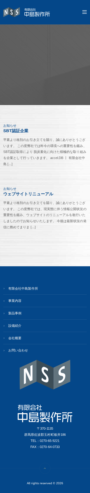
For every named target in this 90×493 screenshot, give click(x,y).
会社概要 (14, 338)
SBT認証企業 (15, 130)
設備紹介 (14, 325)
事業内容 (14, 301)
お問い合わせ (18, 350)
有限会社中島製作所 (23, 288)
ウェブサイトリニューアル (28, 194)
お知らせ (9, 125)
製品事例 (14, 313)
